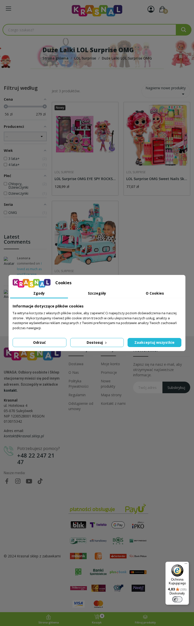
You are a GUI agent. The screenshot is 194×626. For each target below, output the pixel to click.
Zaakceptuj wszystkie (154, 342)
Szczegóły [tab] (97, 293)
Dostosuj (95, 342)
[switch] (177, 599)
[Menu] (186, 565)
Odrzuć (39, 342)
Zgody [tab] (39, 293)
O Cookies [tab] (155, 293)
